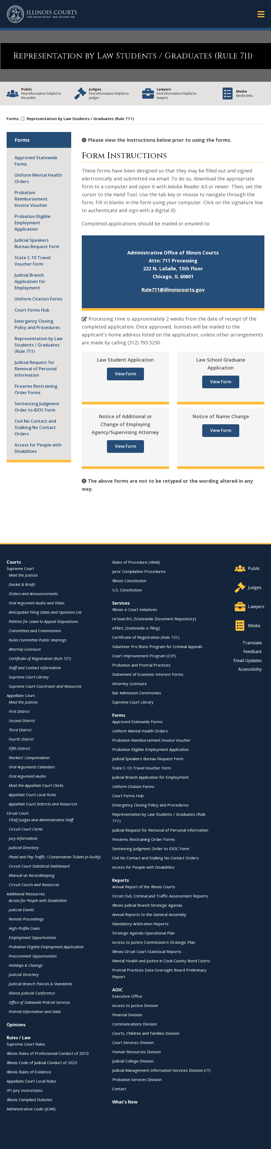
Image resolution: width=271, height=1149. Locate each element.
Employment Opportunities (32, 937)
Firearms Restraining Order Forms (36, 389)
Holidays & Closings (26, 965)
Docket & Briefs (22, 584)
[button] (261, 14)
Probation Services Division (137, 1079)
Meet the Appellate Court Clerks (36, 785)
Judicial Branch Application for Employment (30, 281)
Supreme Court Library (29, 677)
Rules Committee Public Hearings (37, 639)
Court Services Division (133, 1042)
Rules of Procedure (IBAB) (136, 562)
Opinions (16, 1025)
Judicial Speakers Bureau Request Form (37, 243)
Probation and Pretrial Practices (141, 665)
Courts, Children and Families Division (145, 1033)
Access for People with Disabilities (38, 448)
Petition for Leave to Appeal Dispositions (43, 621)
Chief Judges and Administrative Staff (41, 819)
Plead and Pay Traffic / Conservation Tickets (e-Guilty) (55, 856)
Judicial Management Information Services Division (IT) (161, 1070)
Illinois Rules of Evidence (29, 1071)
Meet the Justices (23, 575)
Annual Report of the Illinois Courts (143, 886)
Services (121, 603)
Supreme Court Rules (26, 1044)
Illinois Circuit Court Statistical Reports (146, 951)
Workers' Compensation (29, 757)
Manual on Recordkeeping (32, 875)
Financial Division (127, 1014)
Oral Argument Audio (27, 776)
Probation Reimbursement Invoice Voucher (31, 199)
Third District (20, 729)
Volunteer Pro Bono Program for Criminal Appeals (157, 646)
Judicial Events (21, 909)
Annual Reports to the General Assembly (149, 914)
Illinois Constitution (129, 580)
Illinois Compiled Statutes (29, 1099)
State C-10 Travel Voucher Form (33, 261)
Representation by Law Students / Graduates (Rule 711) (38, 345)
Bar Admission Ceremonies (136, 692)
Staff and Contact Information (35, 667)
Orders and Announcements (33, 593)
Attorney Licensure (25, 649)
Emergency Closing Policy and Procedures (37, 324)
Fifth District (19, 748)
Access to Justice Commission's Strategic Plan (153, 942)
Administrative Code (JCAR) (31, 1108)
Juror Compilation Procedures (139, 571)
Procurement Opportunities (33, 956)
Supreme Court (20, 568)
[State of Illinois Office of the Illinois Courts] (41, 14)
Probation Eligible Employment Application (33, 222)
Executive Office (127, 996)
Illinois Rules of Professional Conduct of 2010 (48, 1053)
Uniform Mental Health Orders (38, 178)
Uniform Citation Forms (38, 299)
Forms (13, 118)
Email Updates (247, 660)
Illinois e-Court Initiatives (134, 609)
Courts (14, 562)
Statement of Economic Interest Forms (147, 674)
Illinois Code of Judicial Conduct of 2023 (42, 1062)
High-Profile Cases (24, 928)
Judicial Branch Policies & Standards (40, 983)
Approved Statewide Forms (36, 161)
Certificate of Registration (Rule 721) (40, 658)
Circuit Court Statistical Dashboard (39, 866)
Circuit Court (18, 813)
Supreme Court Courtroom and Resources (45, 686)
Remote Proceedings (26, 919)
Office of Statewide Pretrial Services (39, 1002)
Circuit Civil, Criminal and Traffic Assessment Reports (160, 896)
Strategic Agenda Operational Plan (143, 933)
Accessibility (250, 669)
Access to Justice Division (135, 1005)
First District (19, 711)
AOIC (117, 990)
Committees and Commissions (35, 630)
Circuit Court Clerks (26, 829)
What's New (125, 1102)
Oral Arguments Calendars (32, 766)
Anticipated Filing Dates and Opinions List (45, 612)
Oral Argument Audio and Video (36, 602)
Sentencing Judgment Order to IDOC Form (37, 407)
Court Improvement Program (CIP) (144, 655)
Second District (22, 720)
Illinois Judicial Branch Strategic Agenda (147, 905)
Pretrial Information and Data (35, 1011)
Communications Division (134, 1024)
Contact (119, 1088)
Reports (120, 880)
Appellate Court (21, 695)
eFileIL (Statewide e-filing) (136, 628)
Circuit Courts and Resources (34, 884)
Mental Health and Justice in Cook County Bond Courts (161, 960)
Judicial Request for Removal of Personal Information (36, 368)
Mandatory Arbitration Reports (140, 923)
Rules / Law (19, 1038)
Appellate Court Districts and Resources (43, 803)
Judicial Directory (24, 847)
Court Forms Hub (32, 310)
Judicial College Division (133, 1061)
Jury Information (23, 838)
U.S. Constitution (127, 589)
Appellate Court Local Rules (32, 794)
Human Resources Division (136, 1051)
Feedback (252, 651)
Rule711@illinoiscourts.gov (173, 289)
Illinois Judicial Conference (32, 993)
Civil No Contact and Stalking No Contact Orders (35, 427)
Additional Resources (26, 893)
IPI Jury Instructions (25, 1090)
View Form (125, 374)
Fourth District (21, 739)
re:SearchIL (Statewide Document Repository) (154, 618)
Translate (252, 643)
